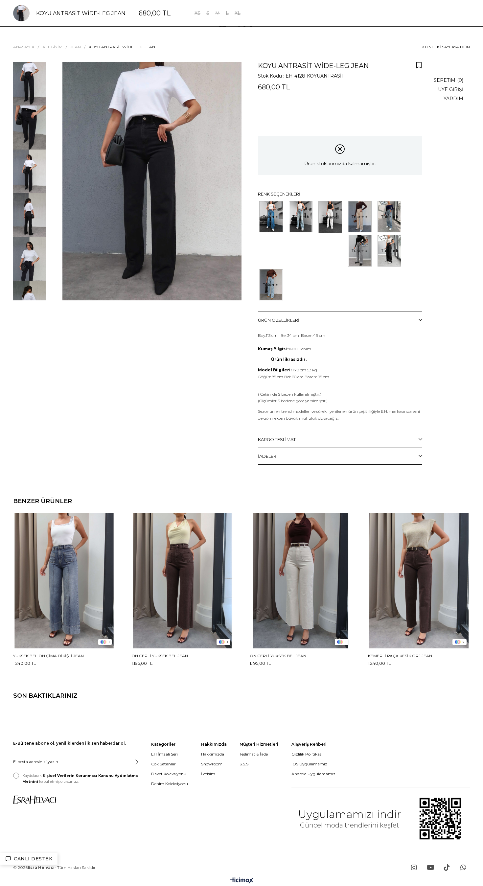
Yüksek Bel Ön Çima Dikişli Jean (48, 655)
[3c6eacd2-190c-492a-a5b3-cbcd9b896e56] (34, 800)
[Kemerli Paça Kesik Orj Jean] (419, 580)
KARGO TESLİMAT (277, 439)
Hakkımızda (212, 754)
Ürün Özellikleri (278, 320)
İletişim (208, 773)
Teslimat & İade (254, 754)
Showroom (211, 763)
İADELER (267, 456)
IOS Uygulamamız (309, 763)
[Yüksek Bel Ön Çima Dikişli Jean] (64, 580)
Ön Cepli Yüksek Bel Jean (159, 655)
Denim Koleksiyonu (169, 783)
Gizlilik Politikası (306, 754)
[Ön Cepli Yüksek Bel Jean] (182, 580)
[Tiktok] (446, 867)
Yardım (453, 99)
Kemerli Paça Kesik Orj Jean (400, 655)
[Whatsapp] (463, 867)
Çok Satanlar (163, 763)
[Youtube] (430, 867)
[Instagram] (414, 867)
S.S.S (244, 763)
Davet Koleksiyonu (168, 773)
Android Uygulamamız (313, 773)
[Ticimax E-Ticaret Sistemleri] (241, 880)
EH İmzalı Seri (164, 754)
